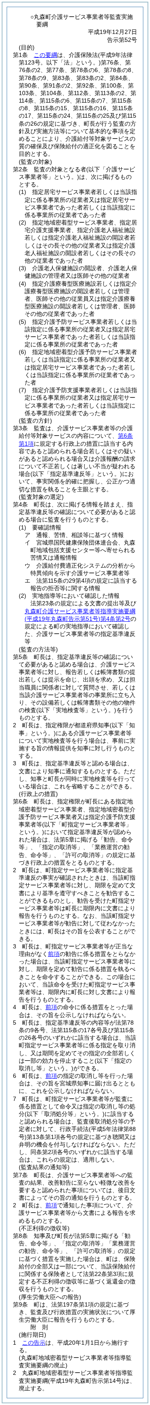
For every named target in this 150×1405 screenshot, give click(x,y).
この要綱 (45, 55)
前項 (54, 953)
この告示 (33, 1342)
